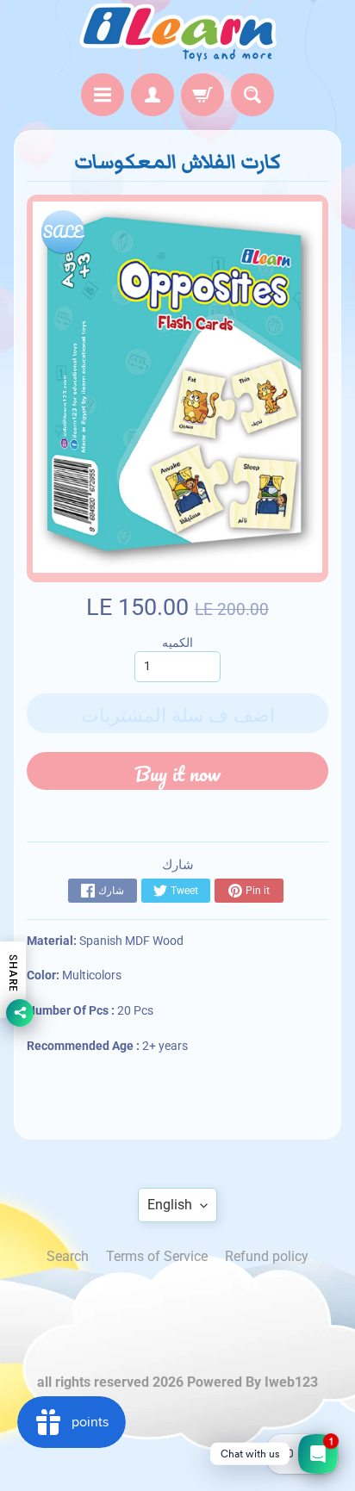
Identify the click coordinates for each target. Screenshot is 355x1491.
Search (68, 1256)
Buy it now (177, 773)
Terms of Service (157, 1256)
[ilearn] (177, 32)
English (169, 1204)
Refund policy (266, 1256)
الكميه (177, 642)
